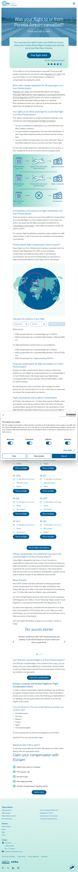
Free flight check (39, 55)
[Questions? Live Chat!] (72, 868)
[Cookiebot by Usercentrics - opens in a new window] (67, 415)
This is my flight (21, 468)
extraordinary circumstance (23, 226)
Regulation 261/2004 (53, 74)
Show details (67, 450)
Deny (14, 456)
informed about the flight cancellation (41, 121)
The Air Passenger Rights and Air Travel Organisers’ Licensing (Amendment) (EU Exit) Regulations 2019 (39, 95)
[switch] (29, 443)
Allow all (64, 456)
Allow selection (39, 456)
